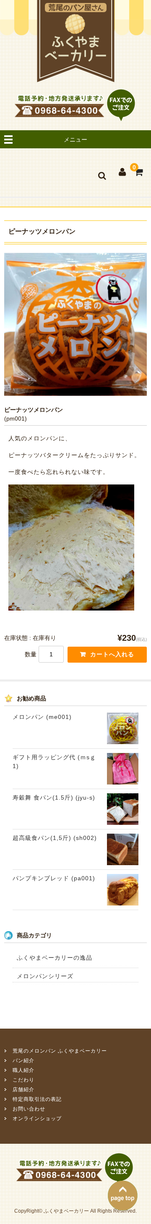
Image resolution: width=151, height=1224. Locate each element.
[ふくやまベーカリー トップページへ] (75, 78)
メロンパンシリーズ (45, 976)
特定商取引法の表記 (37, 1099)
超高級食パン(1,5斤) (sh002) (55, 837)
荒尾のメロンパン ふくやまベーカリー (60, 1051)
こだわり (23, 1080)
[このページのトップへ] (122, 1206)
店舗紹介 (23, 1089)
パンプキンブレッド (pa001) (54, 878)
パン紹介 (23, 1060)
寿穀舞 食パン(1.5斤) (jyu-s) (54, 797)
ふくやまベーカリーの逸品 (54, 957)
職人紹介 (23, 1070)
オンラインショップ (37, 1118)
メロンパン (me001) (42, 716)
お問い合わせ (29, 1109)
